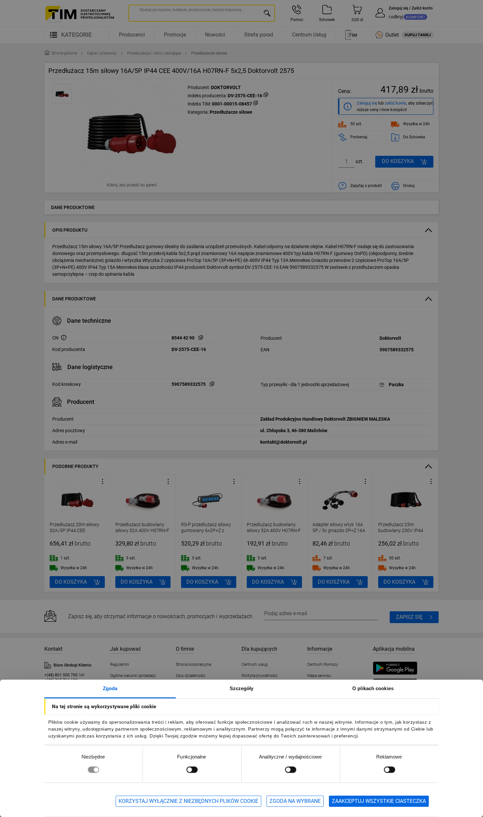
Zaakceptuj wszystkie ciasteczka (379, 801)
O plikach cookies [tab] (373, 688)
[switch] (191, 769)
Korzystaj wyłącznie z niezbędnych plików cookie (188, 801)
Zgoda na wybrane (295, 801)
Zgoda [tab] (110, 688)
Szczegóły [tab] (242, 688)
